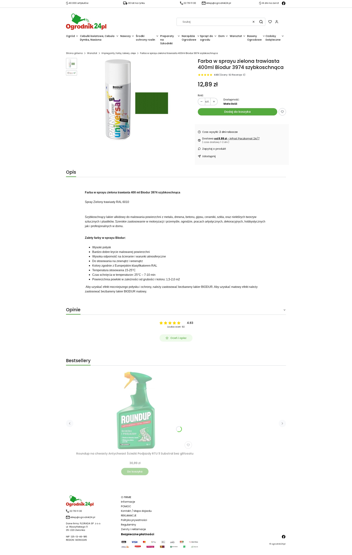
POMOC (126, 506)
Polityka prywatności (134, 520)
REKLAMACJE (128, 515)
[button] (261, 22)
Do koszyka (134, 471)
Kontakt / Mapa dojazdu (136, 511)
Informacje (128, 502)
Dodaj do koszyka (237, 112)
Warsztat (92, 53)
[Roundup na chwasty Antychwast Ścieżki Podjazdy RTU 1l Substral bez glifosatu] (135, 410)
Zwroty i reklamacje (133, 529)
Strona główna (74, 53)
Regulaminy (128, 524)
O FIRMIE (126, 497)
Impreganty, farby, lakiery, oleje (119, 53)
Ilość (200, 95)
